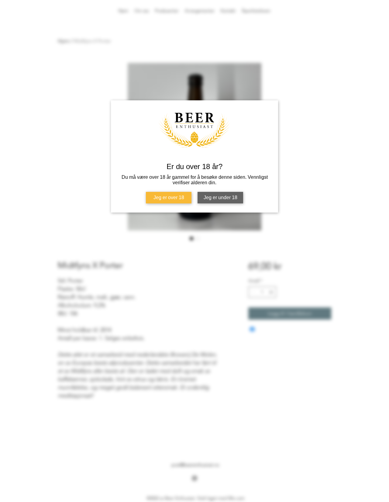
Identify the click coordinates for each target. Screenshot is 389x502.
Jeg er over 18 (168, 197)
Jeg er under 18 (220, 197)
